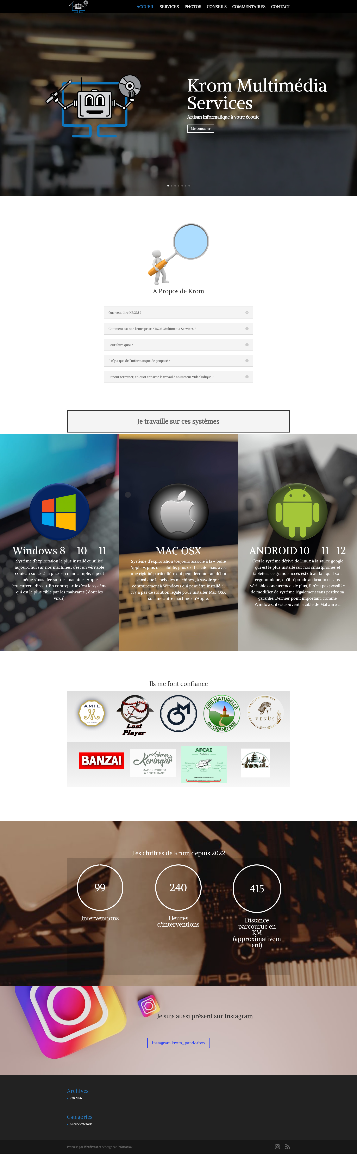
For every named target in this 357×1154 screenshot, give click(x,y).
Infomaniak (125, 1147)
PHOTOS (192, 7)
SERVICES (169, 7)
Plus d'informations (178, 141)
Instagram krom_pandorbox (178, 1042)
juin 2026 (76, 1098)
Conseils (179, 72)
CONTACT (280, 7)
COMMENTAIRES (248, 7)
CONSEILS (217, 7)
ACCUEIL (145, 7)
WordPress (91, 1147)
